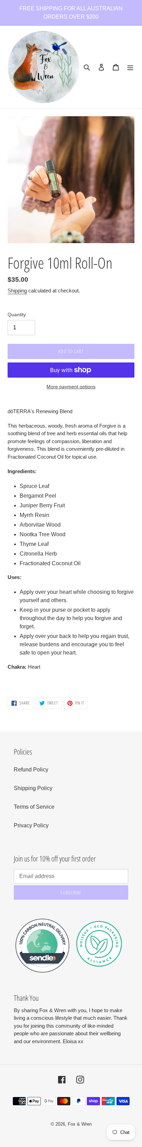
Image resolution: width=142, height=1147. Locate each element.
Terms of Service (34, 807)
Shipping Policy (33, 788)
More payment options (71, 386)
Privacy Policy (31, 825)
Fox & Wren (80, 1124)
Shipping (17, 290)
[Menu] (130, 67)
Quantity (17, 314)
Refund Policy (31, 769)
